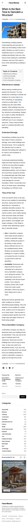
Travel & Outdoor (6, 451)
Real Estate (18, 383)
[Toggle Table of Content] (20, 71)
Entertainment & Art (7, 422)
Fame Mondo (14, 3)
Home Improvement (7, 429)
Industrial (4, 431)
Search (3, 393)
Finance (4, 424)
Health (3, 426)
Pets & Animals (6, 441)
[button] (3, 3)
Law (3, 436)
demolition (18, 99)
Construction (5, 19)
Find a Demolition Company (12, 80)
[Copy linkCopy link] (12, 368)
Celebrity (4, 383)
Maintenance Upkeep (10, 74)
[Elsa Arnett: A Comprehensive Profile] (8, 381)
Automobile (5, 409)
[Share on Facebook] (3, 368)
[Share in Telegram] (9, 368)
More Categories (10, 518)
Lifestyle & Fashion (7, 439)
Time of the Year (9, 78)
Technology (5, 448)
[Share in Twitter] (6, 368)
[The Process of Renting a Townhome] (20, 381)
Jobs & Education (6, 434)
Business (4, 412)
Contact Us (17, 518)
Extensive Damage (9, 76)
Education (4, 419)
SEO (3, 446)
